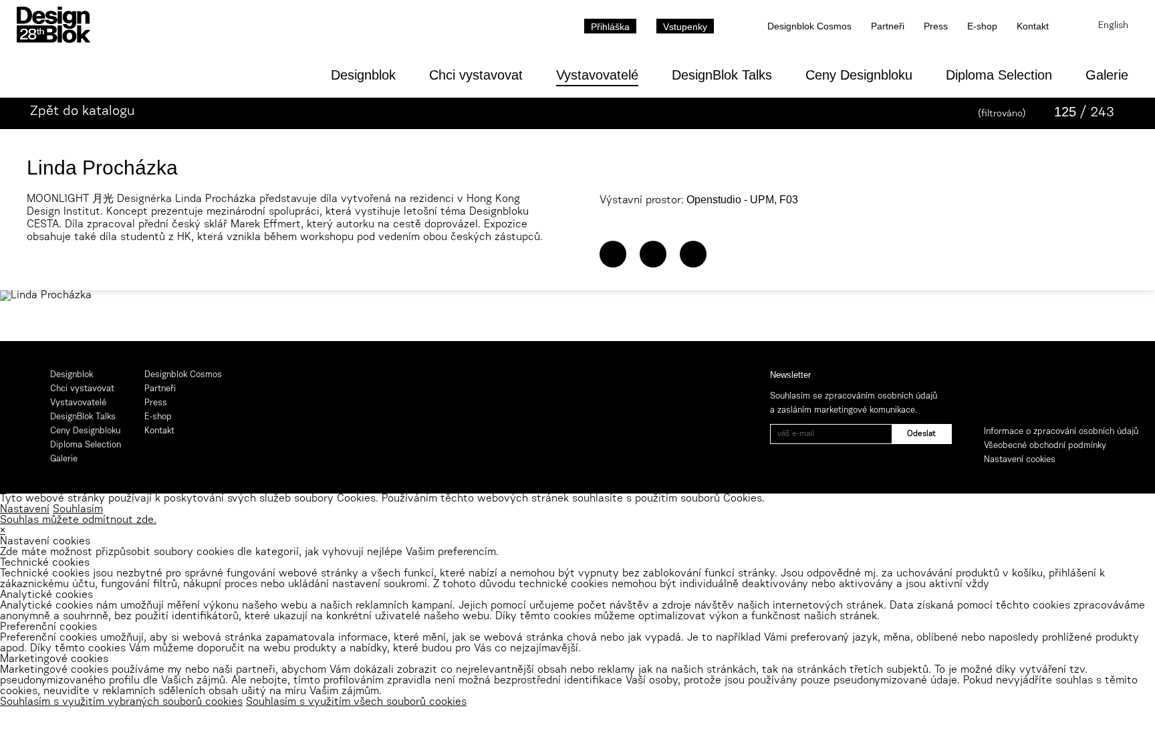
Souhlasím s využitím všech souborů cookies (356, 702)
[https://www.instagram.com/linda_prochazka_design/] (693, 254)
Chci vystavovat (476, 75)
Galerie (1106, 75)
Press (936, 26)
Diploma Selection (999, 75)
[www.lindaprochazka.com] (613, 254)
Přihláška (610, 26)
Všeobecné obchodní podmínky (1045, 445)
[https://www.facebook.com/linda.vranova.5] (653, 254)
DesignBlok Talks (722, 75)
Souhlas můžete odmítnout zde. (78, 520)
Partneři (887, 26)
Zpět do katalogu (82, 111)
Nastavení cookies (1019, 459)
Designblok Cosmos (809, 26)
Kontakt (1033, 26)
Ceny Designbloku (858, 75)
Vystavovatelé (597, 75)
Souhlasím (78, 509)
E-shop (982, 26)
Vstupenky (685, 26)
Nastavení (24, 509)
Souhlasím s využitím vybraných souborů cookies (121, 702)
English (1113, 26)
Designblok (363, 75)
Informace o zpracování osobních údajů (1061, 431)
